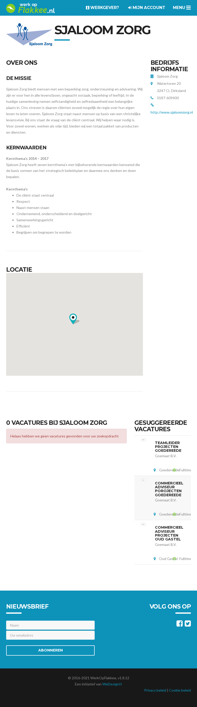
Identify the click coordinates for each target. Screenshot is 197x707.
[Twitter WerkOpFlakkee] (188, 624)
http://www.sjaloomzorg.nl (172, 112)
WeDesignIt (112, 684)
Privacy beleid (155, 690)
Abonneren (50, 650)
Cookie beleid (180, 690)
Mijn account (148, 7)
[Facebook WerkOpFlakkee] (179, 624)
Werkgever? (104, 7)
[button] (74, 318)
